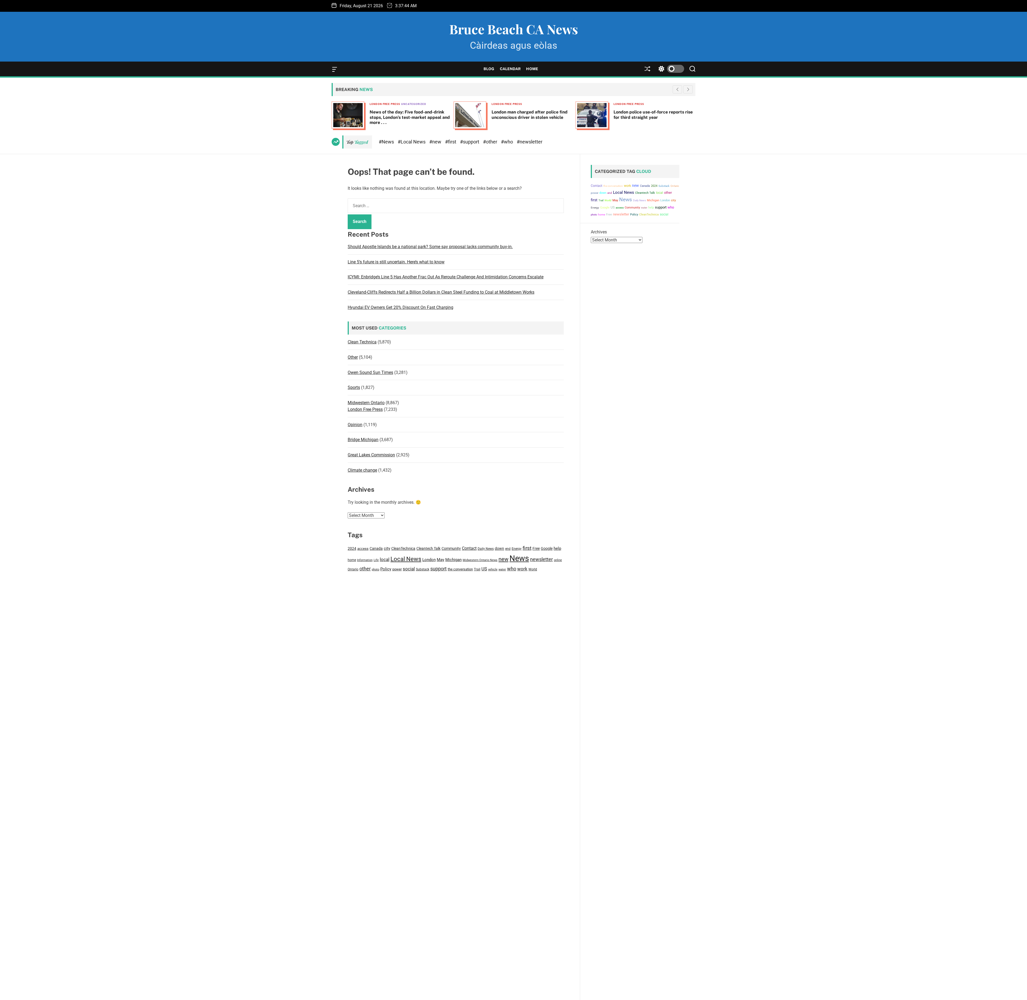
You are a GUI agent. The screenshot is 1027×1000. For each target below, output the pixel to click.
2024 (352, 548)
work (522, 568)
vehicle (492, 569)
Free (536, 548)
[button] (688, 89)
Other (353, 357)
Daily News (486, 549)
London (429, 559)
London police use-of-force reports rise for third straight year (531, 114)
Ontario (353, 569)
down (499, 548)
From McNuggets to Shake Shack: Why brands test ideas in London (653, 114)
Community (451, 548)
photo (375, 569)
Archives (599, 231)
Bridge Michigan (363, 439)
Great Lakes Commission (371, 454)
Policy (385, 569)
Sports (354, 387)
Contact (469, 548)
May (440, 559)
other (365, 568)
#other (490, 142)
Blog (489, 69)
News (519, 558)
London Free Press (385, 104)
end (508, 549)
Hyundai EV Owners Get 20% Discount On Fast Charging (400, 307)
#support (470, 142)
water (502, 569)
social (409, 568)
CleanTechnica (403, 548)
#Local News (412, 142)
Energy (517, 549)
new (503, 559)
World (532, 569)
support (438, 568)
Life (376, 560)
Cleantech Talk (428, 548)
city (387, 548)
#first (451, 142)
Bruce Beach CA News (513, 28)
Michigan (453, 559)
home (352, 560)
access (363, 549)
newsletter (541, 559)
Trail (477, 569)
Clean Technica (362, 341)
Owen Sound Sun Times (370, 372)
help (557, 548)
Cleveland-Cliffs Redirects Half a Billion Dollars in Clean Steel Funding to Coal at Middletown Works (441, 292)
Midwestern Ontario (366, 402)
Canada (376, 548)
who (511, 568)
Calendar (510, 69)
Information (365, 560)
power (397, 569)
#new (435, 142)
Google (547, 548)
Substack (422, 569)
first (527, 548)
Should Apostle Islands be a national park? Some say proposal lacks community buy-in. (430, 246)
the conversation (460, 569)
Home (532, 69)
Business (621, 104)
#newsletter (529, 142)
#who (507, 142)
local (384, 559)
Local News (405, 559)
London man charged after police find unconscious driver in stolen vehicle (408, 114)
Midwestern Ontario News (480, 560)
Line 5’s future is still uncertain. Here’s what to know (396, 261)
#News (387, 142)
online (558, 560)
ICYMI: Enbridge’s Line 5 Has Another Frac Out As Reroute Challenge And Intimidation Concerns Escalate (445, 276)
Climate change (362, 470)
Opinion (355, 424)
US (484, 568)
